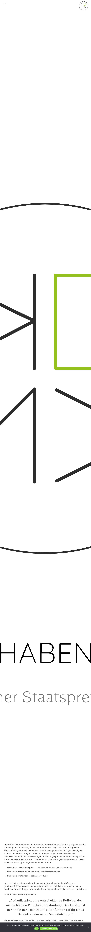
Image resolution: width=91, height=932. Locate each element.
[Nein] (88, 927)
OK (36, 929)
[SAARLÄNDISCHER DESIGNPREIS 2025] (83, 5)
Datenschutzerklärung (49, 929)
